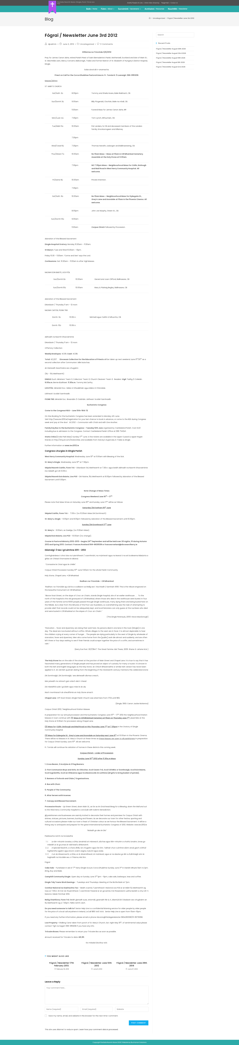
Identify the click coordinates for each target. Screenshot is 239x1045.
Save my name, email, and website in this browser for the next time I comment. (83, 1016)
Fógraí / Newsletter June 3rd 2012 (180, 18)
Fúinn (107, 9)
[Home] (149, 18)
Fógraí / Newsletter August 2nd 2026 (170, 67)
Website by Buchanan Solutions (134, 1042)
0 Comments (106, 44)
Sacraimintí (128, 9)
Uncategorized (87, 44)
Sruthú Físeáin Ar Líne (143, 3)
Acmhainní (154, 9)
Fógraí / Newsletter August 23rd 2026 (171, 53)
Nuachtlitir (177, 9)
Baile (91, 9)
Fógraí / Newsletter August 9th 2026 (170, 62)
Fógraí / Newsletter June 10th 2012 (97, 964)
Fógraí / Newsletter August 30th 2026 (171, 49)
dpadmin (52, 44)
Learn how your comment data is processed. (98, 1029)
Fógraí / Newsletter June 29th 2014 (132, 964)
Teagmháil (169, 3)
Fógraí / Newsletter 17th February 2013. (61, 964)
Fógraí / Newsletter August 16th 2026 (170, 58)
